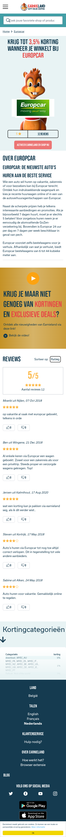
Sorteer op (41, 359)
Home (6, 31)
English (33, 714)
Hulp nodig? (33, 742)
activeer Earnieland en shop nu (33, 145)
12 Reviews (43, 134)
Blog (6, 775)
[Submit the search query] (7, 20)
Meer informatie (38, 827)
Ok (33, 833)
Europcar (19, 31)
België (33, 696)
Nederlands (33, 723)
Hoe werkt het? (33, 760)
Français (33, 719)
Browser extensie (33, 765)
